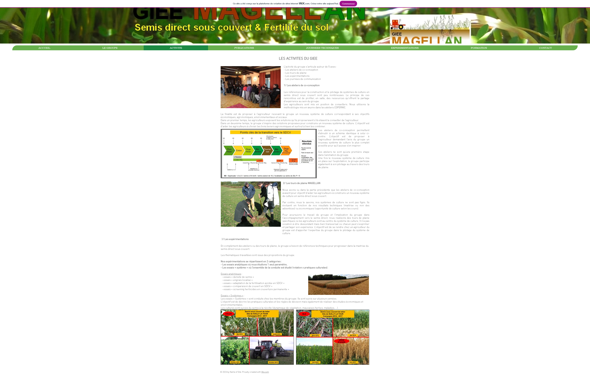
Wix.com (265, 372)
